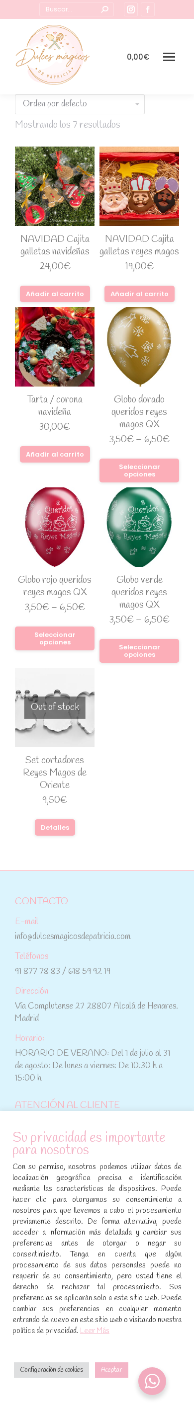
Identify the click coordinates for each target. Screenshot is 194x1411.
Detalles (55, 827)
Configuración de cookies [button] (51, 1370)
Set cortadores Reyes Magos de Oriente (55, 773)
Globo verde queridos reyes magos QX (139, 593)
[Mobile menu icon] (169, 57)
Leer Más (94, 1331)
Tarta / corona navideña (55, 406)
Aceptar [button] (111, 1370)
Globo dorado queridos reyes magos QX (139, 412)
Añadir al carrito (55, 294)
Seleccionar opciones (139, 470)
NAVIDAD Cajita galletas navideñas (55, 245)
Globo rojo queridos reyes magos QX (55, 586)
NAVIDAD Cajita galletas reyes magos (139, 245)
